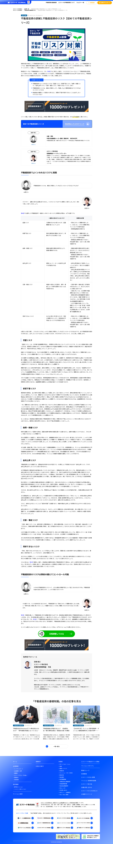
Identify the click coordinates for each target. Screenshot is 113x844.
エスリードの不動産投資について (66, 2)
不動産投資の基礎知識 (51, 2)
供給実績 (16, 779)
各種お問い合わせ (86, 787)
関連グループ (85, 770)
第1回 (31, 562)
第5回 (22, 615)
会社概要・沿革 (18, 771)
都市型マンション (18, 787)
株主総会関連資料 (64, 786)
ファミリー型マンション (20, 789)
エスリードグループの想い (20, 775)
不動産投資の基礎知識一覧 (29, 10)
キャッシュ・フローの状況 (66, 773)
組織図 (15, 773)
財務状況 (62, 770)
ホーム (15, 761)
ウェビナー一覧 (80, 2)
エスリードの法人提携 (88, 777)
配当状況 (62, 775)
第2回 (34, 619)
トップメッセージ (18, 769)
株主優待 (62, 777)
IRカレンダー (63, 788)
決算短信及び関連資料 (65, 781)
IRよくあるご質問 (64, 794)
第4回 (49, 71)
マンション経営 (18, 794)
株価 (61, 766)
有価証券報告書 (63, 783)
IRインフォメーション (65, 764)
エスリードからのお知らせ (89, 791)
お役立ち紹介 (40, 766)
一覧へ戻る (56, 746)
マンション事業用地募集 (88, 780)
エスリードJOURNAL (17, 9)
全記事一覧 (26, 9)
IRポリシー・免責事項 (65, 792)
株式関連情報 (63, 779)
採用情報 (84, 774)
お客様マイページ (86, 794)
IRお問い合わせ (63, 790)
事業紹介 (16, 777)
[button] (56, 124)
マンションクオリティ (87, 766)
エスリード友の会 (86, 784)
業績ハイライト (63, 768)
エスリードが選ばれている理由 (90, 761)
